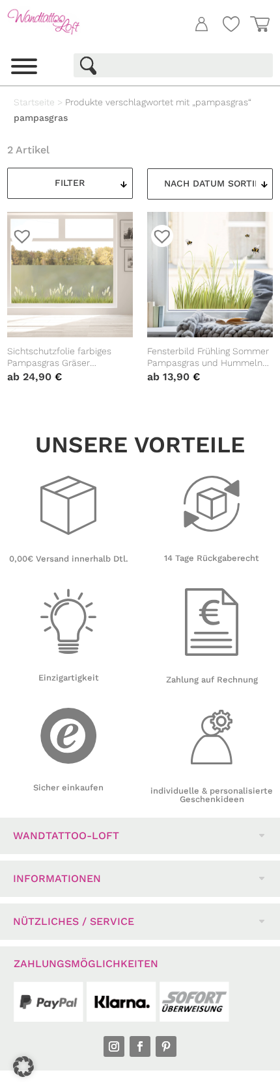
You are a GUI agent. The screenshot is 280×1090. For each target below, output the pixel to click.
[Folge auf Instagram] (114, 1046)
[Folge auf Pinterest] (166, 1046)
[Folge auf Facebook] (140, 1046)
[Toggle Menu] (24, 66)
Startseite (34, 102)
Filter (70, 182)
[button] (23, 1066)
